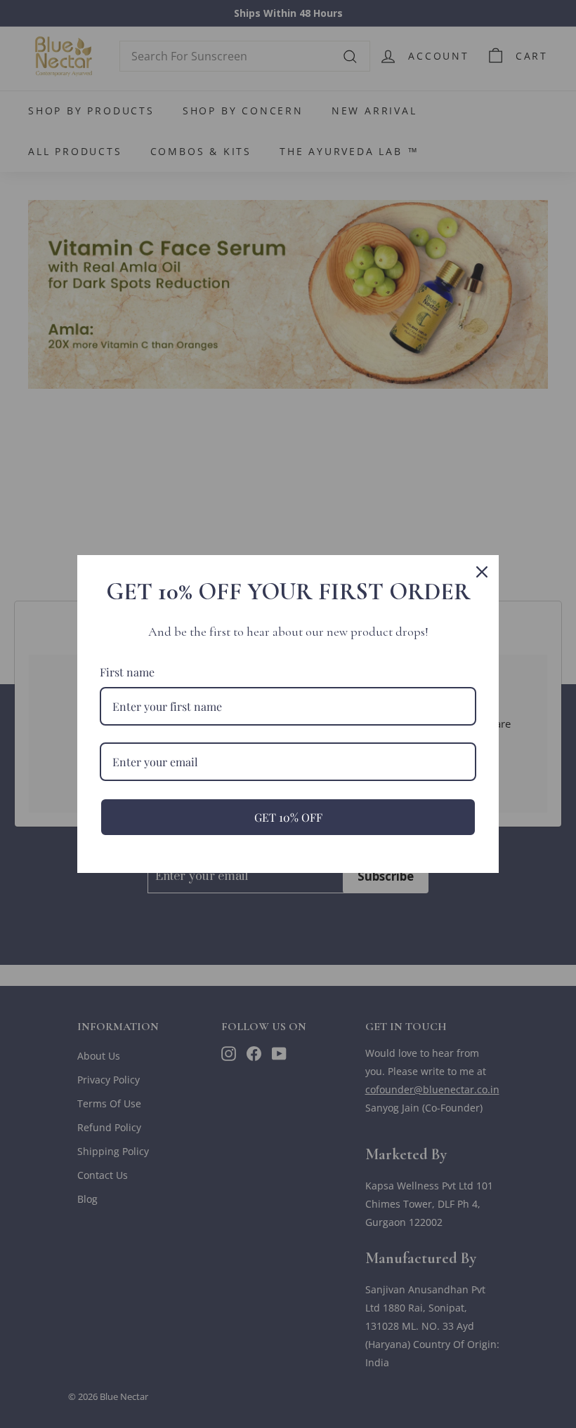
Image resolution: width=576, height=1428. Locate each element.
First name (127, 672)
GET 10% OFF (288, 817)
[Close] (482, 572)
